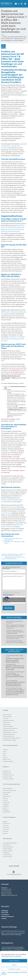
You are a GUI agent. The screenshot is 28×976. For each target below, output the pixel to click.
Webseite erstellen (7, 714)
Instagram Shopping (7, 850)
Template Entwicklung (8, 726)
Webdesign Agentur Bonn (8, 736)
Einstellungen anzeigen (14, 969)
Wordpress (5, 749)
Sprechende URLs (7, 796)
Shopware (5, 833)
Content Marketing (7, 854)
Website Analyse (6, 792)
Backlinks (5, 808)
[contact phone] (19, 4)
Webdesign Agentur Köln (8, 730)
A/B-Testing (5, 718)
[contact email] (16, 4)
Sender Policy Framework (13, 507)
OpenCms (5, 757)
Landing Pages (6, 802)
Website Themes (6, 724)
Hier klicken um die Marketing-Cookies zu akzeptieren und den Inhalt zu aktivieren (14, 599)
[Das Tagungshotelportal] (14, 873)
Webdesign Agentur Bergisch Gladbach (11, 738)
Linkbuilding (6, 806)
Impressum (24, 972)
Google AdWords (7, 812)
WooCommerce (6, 823)
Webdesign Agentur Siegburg (9, 740)
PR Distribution (6, 852)
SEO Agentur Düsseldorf (8, 779)
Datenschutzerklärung (13, 972)
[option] (14, 873)
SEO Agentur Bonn (7, 773)
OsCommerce (6, 827)
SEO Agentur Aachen (7, 777)
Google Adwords (6, 845)
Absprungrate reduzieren (8, 720)
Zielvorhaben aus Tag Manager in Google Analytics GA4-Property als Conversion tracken (15, 637)
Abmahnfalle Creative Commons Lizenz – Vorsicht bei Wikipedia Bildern (13, 558)
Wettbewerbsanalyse (7, 788)
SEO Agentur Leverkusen (8, 775)
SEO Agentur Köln (7, 771)
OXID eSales (5, 831)
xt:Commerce (6, 829)
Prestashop (5, 825)
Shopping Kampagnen (8, 846)
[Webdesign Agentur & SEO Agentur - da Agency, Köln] (6, 3)
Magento (5, 821)
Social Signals (6, 810)
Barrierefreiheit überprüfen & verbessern (14, 622)
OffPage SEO (6, 804)
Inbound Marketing (7, 856)
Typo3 (4, 755)
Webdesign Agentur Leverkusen (10, 732)
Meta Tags (5, 798)
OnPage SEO (6, 794)
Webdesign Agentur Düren (9, 734)
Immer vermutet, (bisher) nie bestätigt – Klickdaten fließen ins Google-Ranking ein (15, 632)
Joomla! (4, 753)
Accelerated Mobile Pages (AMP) (10, 728)
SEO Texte (5, 800)
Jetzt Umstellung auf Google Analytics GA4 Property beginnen (15, 641)
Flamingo (19, 445)
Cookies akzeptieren (14, 960)
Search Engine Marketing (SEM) (10, 843)
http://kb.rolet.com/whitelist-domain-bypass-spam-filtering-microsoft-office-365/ (13, 339)
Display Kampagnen (7, 848)
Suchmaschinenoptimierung (9, 790)
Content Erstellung (7, 716)
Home (3, 35)
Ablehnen (14, 965)
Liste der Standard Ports (18, 398)
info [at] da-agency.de (11, 895)
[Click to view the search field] (21, 3)
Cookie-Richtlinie (4, 973)
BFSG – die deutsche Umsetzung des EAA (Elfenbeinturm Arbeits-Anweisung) (15, 626)
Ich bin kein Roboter (8, 595)
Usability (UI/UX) (6, 722)
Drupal (4, 751)
